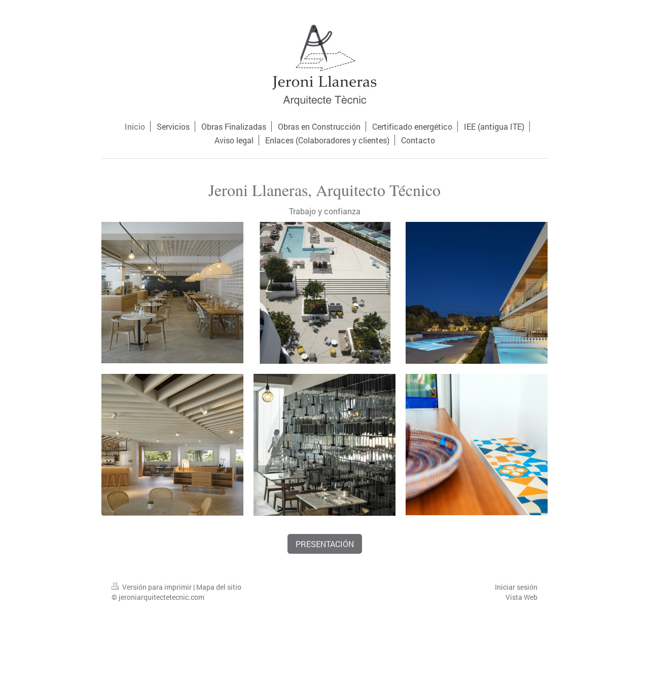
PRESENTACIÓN (325, 544)
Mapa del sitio (218, 587)
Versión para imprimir (157, 587)
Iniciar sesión (516, 587)
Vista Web (521, 597)
